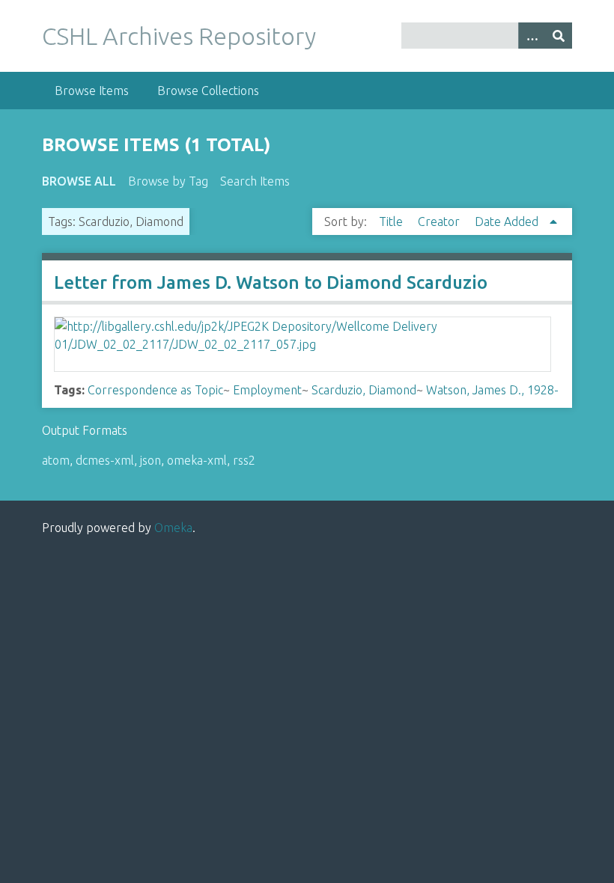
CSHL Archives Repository (179, 35)
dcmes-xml (105, 460)
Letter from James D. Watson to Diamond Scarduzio (270, 282)
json (150, 460)
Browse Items (92, 90)
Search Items (255, 181)
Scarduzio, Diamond (363, 390)
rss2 (244, 460)
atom (56, 460)
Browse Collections (208, 90)
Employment (267, 390)
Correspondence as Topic (155, 390)
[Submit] (558, 35)
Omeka (173, 527)
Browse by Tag (168, 181)
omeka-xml (197, 460)
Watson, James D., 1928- (492, 390)
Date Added (508, 221)
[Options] (531, 35)
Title (392, 221)
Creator (440, 221)
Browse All (79, 181)
